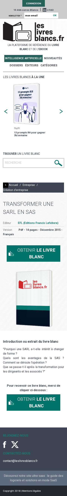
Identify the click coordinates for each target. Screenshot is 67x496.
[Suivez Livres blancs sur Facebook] (6, 444)
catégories (49, 65)
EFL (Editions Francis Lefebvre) (38, 223)
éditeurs (31, 65)
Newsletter (15, 15)
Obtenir (36, 253)
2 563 (50, 9)
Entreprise (29, 185)
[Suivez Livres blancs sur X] (15, 444)
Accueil (13, 185)
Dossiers (16, 65)
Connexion (33, 3)
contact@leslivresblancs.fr (20, 461)
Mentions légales (31, 490)
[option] (33, 110)
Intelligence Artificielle (23, 58)
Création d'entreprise (15, 190)
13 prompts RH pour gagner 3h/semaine (29, 134)
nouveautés (53, 58)
